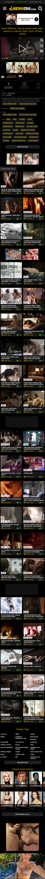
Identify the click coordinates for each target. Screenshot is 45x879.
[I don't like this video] (20, 77)
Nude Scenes (20, 123)
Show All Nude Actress (22, 814)
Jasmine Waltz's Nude (35, 2)
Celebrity (6, 140)
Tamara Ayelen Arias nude (27, 104)
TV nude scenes (32, 126)
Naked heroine (7, 126)
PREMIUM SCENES (22, 2)
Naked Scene (20, 126)
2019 (14, 119)
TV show (22, 119)
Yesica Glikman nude (9, 104)
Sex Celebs (19, 133)
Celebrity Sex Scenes (27, 130)
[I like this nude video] (3, 77)
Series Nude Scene (20, 137)
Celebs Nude (7, 137)
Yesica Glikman (33, 140)
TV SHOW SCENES (9, 2)
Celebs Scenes (8, 133)
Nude (8, 119)
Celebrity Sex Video (32, 133)
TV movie (30, 123)
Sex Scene (6, 130)
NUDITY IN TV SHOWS (17, 108)
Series (30, 119)
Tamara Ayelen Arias (18, 140)
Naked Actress (8, 123)
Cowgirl (15, 130)
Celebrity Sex (33, 137)
